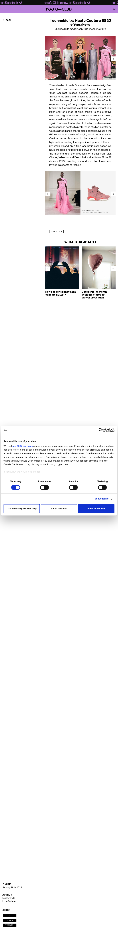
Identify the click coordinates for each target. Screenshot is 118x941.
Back (8, 20)
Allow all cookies (96, 508)
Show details (101, 499)
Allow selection (59, 508)
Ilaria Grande (8, 898)
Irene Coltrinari (9, 901)
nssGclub (56, 232)
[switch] (44, 487)
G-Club (6, 884)
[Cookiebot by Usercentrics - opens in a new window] (101, 430)
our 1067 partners (22, 446)
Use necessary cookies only (22, 508)
